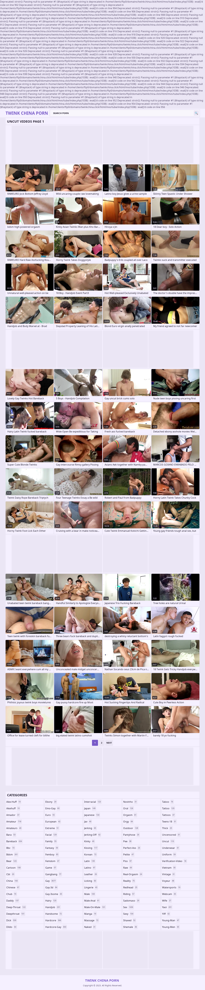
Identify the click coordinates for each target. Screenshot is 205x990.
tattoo (168, 808)
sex (128, 907)
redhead (130, 887)
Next (109, 742)
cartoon (13, 867)
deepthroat (15, 913)
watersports (171, 887)
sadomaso (131, 900)
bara (10, 834)
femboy (51, 854)
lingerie (90, 887)
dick (11, 920)
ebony (50, 801)
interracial (92, 801)
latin (89, 861)
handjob (52, 907)
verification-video (174, 861)
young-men (170, 927)
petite (128, 854)
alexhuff (13, 808)
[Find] (196, 113)
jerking (90, 828)
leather (90, 874)
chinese (12, 887)
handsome (53, 913)
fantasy (51, 848)
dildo (11, 927)
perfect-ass (131, 848)
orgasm (129, 815)
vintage (168, 874)
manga (90, 913)
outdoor (130, 828)
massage (91, 920)
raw (127, 867)
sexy (128, 913)
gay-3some (53, 894)
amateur (13, 821)
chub (11, 894)
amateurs (13, 828)
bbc (10, 848)
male (89, 894)
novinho (130, 801)
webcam (169, 894)
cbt (10, 874)
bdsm (12, 854)
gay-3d (51, 887)
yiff (166, 913)
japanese (91, 815)
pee (127, 841)
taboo (167, 801)
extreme (52, 828)
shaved (129, 920)
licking (90, 880)
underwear (170, 848)
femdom (52, 861)
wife (166, 900)
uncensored (171, 834)
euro (50, 815)
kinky (89, 841)
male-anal (91, 900)
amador (12, 815)
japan (89, 808)
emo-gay (52, 808)
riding (128, 894)
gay (50, 880)
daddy (12, 900)
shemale (130, 927)
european (52, 821)
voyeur (168, 880)
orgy (128, 821)
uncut (168, 841)
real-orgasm (132, 874)
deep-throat (16, 907)
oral (128, 808)
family (50, 841)
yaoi (167, 907)
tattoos (168, 815)
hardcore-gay (55, 927)
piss (127, 861)
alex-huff (13, 801)
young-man (170, 920)
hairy (50, 900)
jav (87, 821)
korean (90, 854)
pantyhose (131, 834)
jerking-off (92, 834)
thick (167, 828)
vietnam (168, 867)
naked (89, 927)
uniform (169, 854)
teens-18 (169, 821)
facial (51, 834)
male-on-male (94, 907)
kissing (90, 848)
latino (89, 867)
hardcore (53, 920)
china (12, 880)
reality (129, 880)
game (50, 867)
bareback (14, 841)
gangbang (53, 874)
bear (11, 861)
